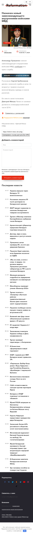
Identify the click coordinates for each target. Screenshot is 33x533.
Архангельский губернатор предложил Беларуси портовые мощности (20, 227)
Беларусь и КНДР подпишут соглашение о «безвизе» (19, 396)
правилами (16, 506)
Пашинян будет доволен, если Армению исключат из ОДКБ (19, 253)
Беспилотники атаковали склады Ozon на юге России (19, 379)
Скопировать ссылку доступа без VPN (15, 135)
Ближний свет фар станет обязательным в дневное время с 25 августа (20, 319)
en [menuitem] (30, 1)
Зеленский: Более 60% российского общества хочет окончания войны (19, 426)
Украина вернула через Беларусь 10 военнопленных (19, 193)
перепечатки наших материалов (12, 509)
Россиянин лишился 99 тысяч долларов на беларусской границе (19, 202)
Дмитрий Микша (21, 123)
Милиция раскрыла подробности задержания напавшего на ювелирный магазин (20, 278)
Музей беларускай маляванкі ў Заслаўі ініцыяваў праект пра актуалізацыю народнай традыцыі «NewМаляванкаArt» (19, 449)
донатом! (26, 118)
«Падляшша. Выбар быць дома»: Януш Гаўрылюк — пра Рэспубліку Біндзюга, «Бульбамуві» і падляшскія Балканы (20, 368)
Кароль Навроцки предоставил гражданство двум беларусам (20, 418)
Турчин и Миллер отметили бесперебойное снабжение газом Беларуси (20, 219)
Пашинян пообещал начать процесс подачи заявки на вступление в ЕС (20, 310)
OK (24, 531)
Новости (7, 42)
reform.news (8, 52)
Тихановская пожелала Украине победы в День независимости (19, 333)
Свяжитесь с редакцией (14, 113)
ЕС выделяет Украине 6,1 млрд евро (20, 326)
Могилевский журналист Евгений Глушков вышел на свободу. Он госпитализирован (19, 436)
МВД (4, 126)
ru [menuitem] (26, 1)
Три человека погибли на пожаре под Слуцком (19, 469)
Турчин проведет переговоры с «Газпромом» (20, 341)
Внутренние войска (8, 123)
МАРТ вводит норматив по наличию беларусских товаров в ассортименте (20, 210)
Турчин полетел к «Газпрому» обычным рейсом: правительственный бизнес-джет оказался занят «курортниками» (18, 298)
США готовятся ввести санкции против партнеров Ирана (20, 387)
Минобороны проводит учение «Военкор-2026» (19, 287)
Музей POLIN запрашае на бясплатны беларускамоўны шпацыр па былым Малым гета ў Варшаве (20, 407)
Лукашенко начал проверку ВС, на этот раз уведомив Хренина (19, 245)
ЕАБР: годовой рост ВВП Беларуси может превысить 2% (20, 357)
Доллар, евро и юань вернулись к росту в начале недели (20, 236)
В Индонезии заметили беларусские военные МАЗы (19, 461)
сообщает (19, 67)
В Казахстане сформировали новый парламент (18, 348)
